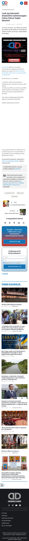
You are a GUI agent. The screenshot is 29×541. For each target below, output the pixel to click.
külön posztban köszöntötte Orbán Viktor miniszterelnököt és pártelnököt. (14, 73)
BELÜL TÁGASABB (7, 525)
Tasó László (5, 67)
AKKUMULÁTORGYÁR (7, 518)
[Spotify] (20, 505)
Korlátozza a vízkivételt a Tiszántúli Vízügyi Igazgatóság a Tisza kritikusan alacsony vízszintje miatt (13, 378)
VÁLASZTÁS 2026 (6, 520)
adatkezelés (13, 263)
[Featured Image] (14, 295)
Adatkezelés (13, 538)
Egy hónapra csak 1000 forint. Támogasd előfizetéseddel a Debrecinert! (13, 183)
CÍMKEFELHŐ (5, 523)
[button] (14, 242)
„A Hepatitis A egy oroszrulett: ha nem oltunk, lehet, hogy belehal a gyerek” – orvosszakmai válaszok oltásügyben (13, 328)
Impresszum (5, 538)
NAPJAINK (4, 515)
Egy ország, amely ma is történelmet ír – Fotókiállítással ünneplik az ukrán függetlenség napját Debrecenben (14, 353)
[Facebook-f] (9, 505)
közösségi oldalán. (10, 161)
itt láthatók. (17, 169)
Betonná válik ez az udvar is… (11, 451)
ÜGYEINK (4, 513)
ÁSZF (18, 538)
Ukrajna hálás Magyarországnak (12, 304)
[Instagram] (13, 505)
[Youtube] (16, 505)
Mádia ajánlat (17, 539)
